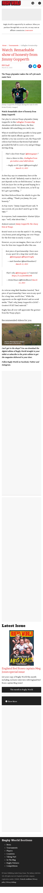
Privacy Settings (11, 882)
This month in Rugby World (21, 690)
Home (4, 45)
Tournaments (14, 45)
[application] (21, 334)
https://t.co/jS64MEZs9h (22, 276)
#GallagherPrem (30, 158)
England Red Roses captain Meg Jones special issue (21, 670)
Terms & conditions (26, 879)
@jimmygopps (31, 154)
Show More (12, 701)
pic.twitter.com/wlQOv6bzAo (22, 161)
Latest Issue (13, 625)
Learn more (29, 30)
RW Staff (5, 65)
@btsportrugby (28, 257)
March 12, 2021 (22, 168)
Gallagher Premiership (29, 45)
